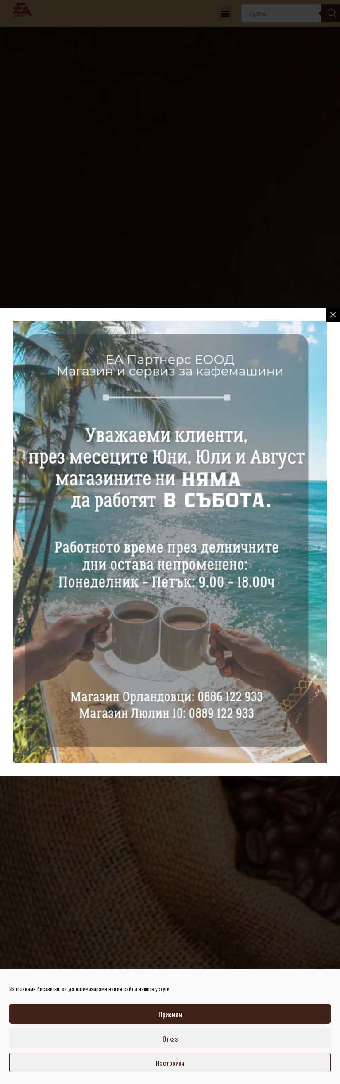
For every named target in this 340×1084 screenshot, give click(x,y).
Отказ (170, 1038)
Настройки (170, 1063)
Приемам (170, 1014)
